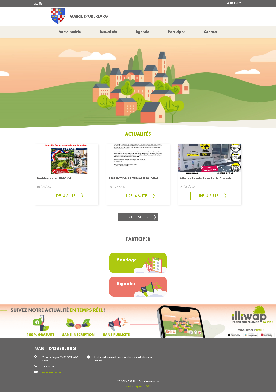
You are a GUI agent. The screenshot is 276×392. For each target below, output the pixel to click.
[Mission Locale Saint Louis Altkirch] (209, 158)
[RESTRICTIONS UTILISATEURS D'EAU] (138, 158)
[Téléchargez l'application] (138, 321)
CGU (148, 386)
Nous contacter (51, 372)
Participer (176, 32)
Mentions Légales (134, 386)
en (236, 3)
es (240, 3)
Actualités (108, 32)
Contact (210, 32)
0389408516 (48, 366)
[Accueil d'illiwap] (76, 3)
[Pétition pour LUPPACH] (66, 158)
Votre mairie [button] (70, 32)
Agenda (142, 32)
